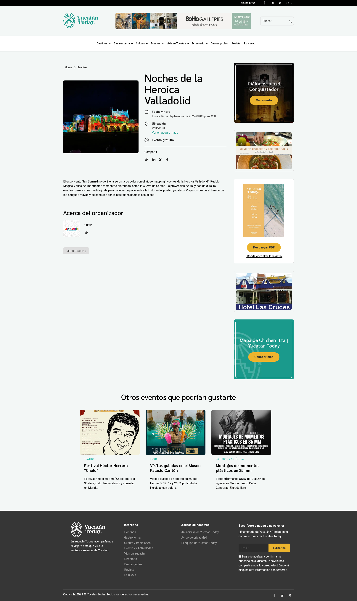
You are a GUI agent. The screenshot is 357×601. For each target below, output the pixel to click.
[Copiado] (146, 160)
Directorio (198, 43)
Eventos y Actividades (138, 548)
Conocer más (263, 357)
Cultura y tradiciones (137, 543)
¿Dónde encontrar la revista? (263, 256)
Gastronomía (132, 537)
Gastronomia (122, 43)
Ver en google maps (165, 132)
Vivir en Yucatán (176, 43)
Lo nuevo (130, 575)
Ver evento (264, 100)
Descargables (219, 43)
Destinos (102, 43)
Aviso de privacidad (194, 537)
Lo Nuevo (249, 43)
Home (68, 67)
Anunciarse (248, 3)
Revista (235, 43)
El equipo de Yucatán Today (199, 543)
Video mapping (76, 251)
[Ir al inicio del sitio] (80, 27)
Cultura (140, 43)
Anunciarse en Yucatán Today (200, 532)
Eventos (155, 43)
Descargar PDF (264, 247)
